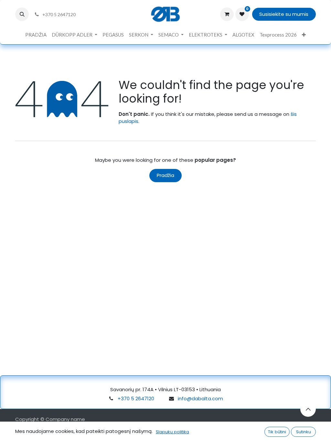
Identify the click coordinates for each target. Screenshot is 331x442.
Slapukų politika (172, 432)
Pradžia (165, 175)
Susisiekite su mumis (283, 14)
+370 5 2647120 (136, 398)
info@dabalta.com (200, 398)
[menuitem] (36, 34)
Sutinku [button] (303, 432)
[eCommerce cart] (227, 14)
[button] (22, 14)
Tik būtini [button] (277, 432)
